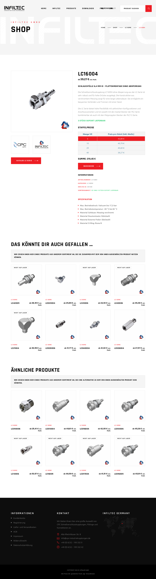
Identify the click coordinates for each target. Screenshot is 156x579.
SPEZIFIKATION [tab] (85, 199)
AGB (15, 531)
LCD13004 (50, 428)
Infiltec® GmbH (84, 570)
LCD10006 (15, 428)
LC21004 (15, 348)
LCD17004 (84, 473)
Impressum (18, 536)
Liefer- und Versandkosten (24, 527)
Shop (115, 27)
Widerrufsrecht (20, 540)
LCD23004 (50, 303)
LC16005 (49, 473)
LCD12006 (119, 428)
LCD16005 (119, 473)
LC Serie (128, 27)
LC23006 (84, 303)
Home (103, 27)
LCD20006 (50, 348)
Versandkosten (90, 574)
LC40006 (118, 303)
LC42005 (15, 303)
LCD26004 (119, 348)
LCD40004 (85, 348)
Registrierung (19, 522)
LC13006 (15, 473)
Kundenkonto (19, 518)
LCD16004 (84, 428)
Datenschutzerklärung (22, 545)
